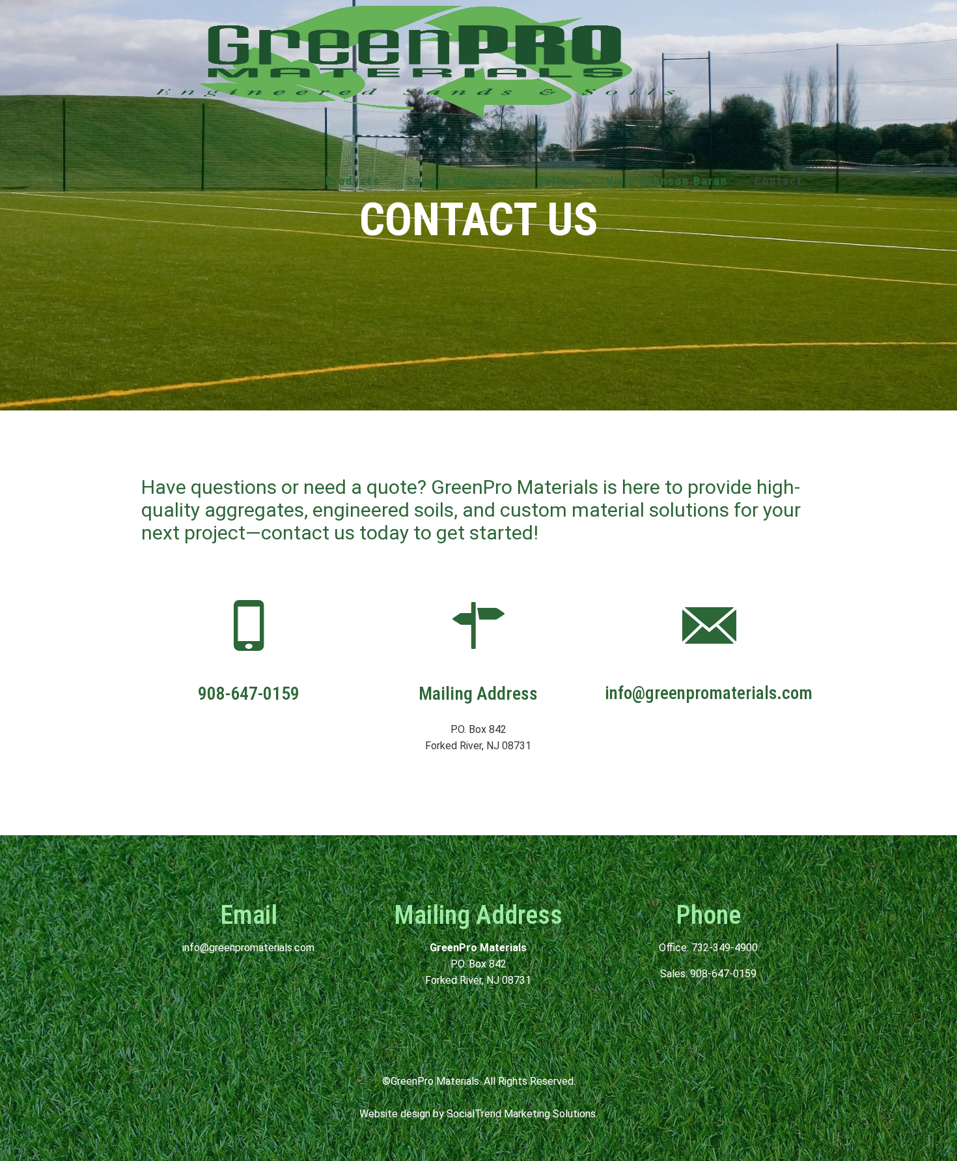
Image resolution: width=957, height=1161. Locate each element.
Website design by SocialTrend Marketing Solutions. (478, 1114)
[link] (352, 281)
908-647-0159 (723, 974)
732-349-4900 (724, 947)
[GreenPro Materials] (414, 60)
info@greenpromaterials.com (248, 947)
